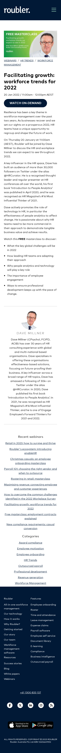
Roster (34, 609)
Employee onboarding (30, 554)
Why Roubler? (12, 623)
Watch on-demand (25, 103)
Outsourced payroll (30, 565)
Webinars (10, 60)
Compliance (37, 651)
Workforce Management (30, 583)
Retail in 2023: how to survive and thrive (30, 443)
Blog (6, 668)
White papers (12, 673)
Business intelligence (43, 656)
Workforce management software (12, 648)
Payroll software (40, 630)
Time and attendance (43, 614)
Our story (9, 634)
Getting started (13, 629)
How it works (12, 618)
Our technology (13, 613)
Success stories (13, 663)
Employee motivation (30, 548)
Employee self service (43, 635)
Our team (9, 639)
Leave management (42, 620)
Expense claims (39, 625)
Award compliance (30, 542)
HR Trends (27, 60)
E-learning (37, 645)
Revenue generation (30, 577)
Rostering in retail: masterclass (30, 478)
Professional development (30, 571)
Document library (41, 640)
